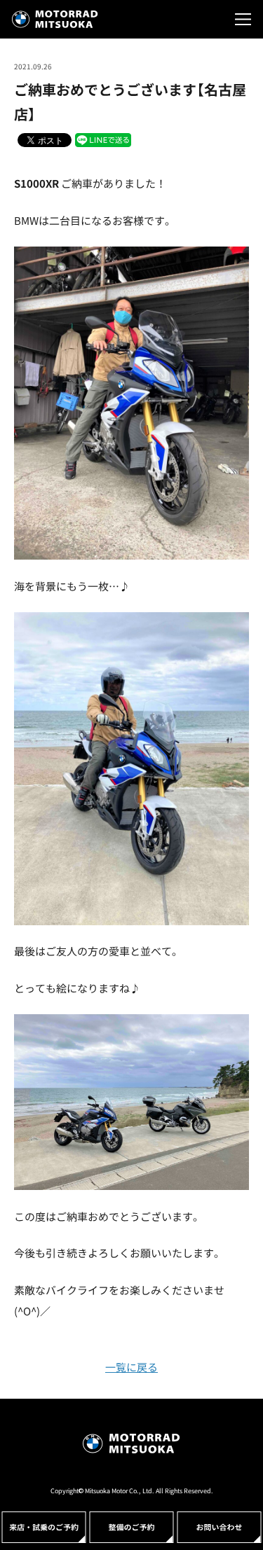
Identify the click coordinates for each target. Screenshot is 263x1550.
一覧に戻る (131, 1366)
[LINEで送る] (103, 139)
